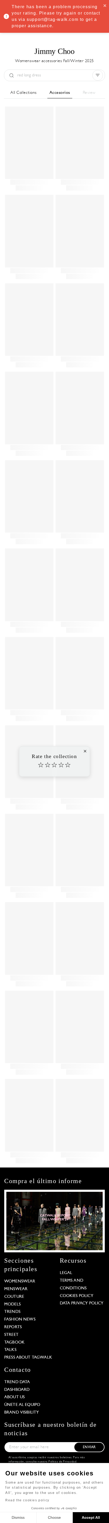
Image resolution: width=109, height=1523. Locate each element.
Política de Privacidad (62, 1461)
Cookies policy (76, 1296)
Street (11, 1335)
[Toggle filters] (97, 75)
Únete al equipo (22, 1405)
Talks (10, 1350)
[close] (105, 5)
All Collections (23, 93)
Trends (12, 1312)
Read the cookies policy (27, 1500)
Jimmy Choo (54, 51)
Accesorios (59, 93)
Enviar (89, 1447)
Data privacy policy (82, 1303)
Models (12, 1304)
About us (14, 1397)
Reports (13, 1327)
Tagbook (14, 1342)
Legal (66, 1273)
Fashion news (19, 1319)
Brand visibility (21, 1412)
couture (14, 1297)
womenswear (19, 1281)
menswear (16, 1289)
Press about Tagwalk (28, 1357)
